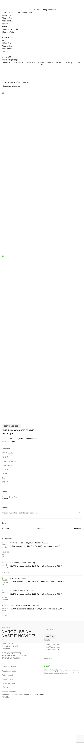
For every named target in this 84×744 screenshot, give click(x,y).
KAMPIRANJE (7, 453)
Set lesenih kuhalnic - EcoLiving (22, 563)
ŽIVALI (4, 478)
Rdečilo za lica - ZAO (18, 578)
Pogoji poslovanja (9, 671)
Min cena (5, 528)
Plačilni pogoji (7, 675)
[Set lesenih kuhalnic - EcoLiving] (5, 568)
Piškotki (5, 687)
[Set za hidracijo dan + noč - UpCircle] (5, 610)
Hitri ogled (4, 421)
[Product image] (21, 336)
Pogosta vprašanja (9, 691)
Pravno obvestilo (8, 683)
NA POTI (5, 470)
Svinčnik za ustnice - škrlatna (21, 591)
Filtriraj (77, 528)
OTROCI (5, 474)
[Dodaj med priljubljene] (10, 421)
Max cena (41, 528)
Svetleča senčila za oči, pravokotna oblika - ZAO (29, 543)
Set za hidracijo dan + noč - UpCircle (24, 605)
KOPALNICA (7, 465)
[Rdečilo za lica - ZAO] (5, 581)
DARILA (5, 482)
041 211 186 (34, 10)
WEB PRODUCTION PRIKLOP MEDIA (31, 694)
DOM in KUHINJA (9, 461)
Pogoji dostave (7, 679)
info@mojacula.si (49, 10)
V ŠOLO (5, 457)
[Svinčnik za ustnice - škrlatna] (5, 595)
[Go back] (4, 68)
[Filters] (2, 701)
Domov (5, 82)
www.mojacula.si (52, 649)
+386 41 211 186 (52, 645)
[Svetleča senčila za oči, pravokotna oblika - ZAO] (5, 550)
